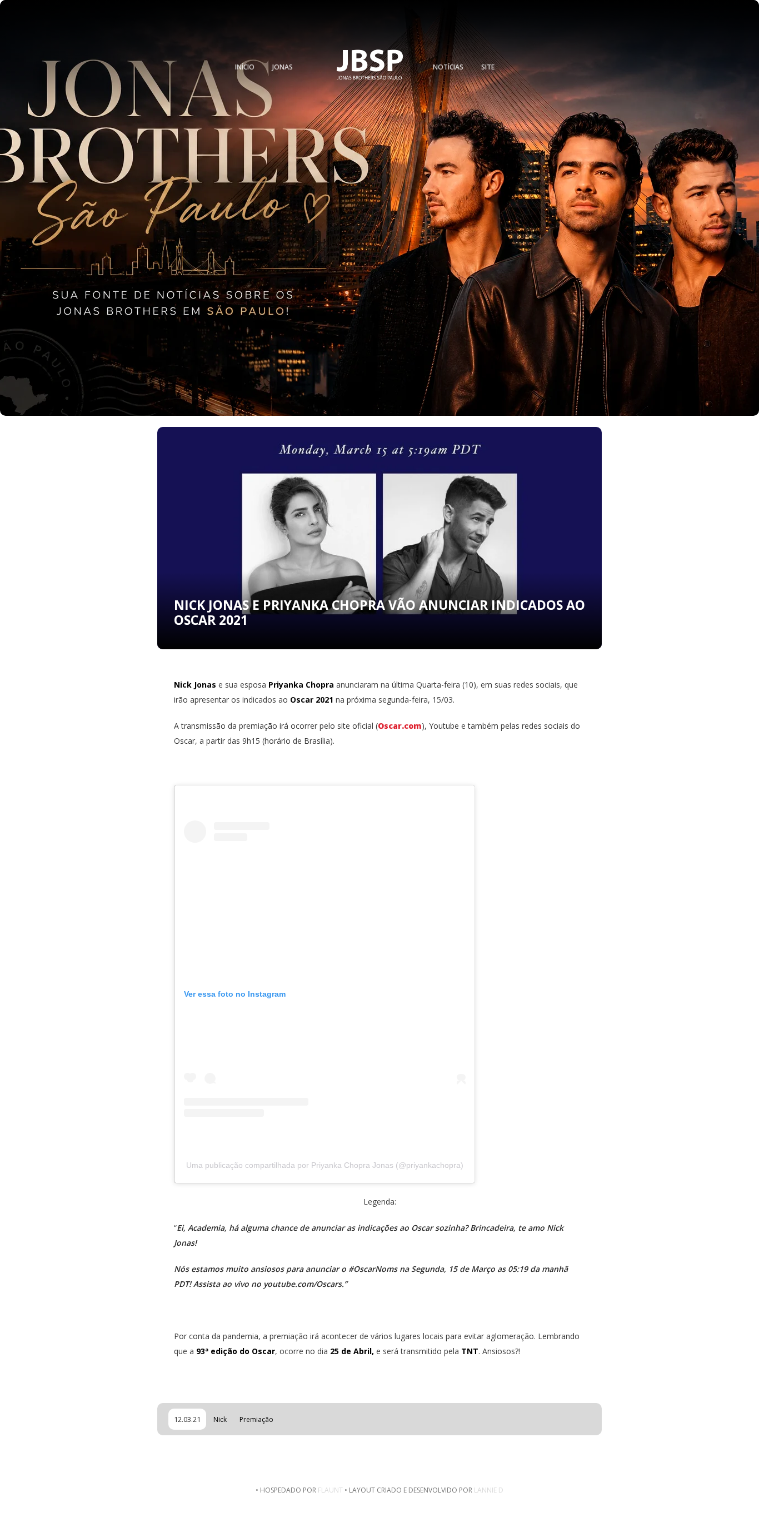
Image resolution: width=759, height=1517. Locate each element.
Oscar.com (400, 725)
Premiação (256, 1419)
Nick (220, 1419)
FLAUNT (330, 1490)
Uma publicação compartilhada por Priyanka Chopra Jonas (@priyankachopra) (324, 1165)
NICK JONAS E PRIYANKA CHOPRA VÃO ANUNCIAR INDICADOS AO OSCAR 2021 (379, 612)
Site (488, 67)
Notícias (448, 67)
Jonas (282, 67)
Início (244, 67)
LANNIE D (488, 1490)
